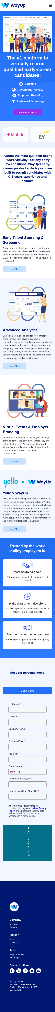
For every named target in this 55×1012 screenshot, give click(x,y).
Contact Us (14, 942)
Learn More (14, 269)
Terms (20, 981)
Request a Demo (27, 112)
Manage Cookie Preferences (22, 984)
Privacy (13, 981)
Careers (13, 927)
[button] (40, 5)
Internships (14, 957)
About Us (14, 924)
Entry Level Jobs (17, 955)
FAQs (12, 939)
